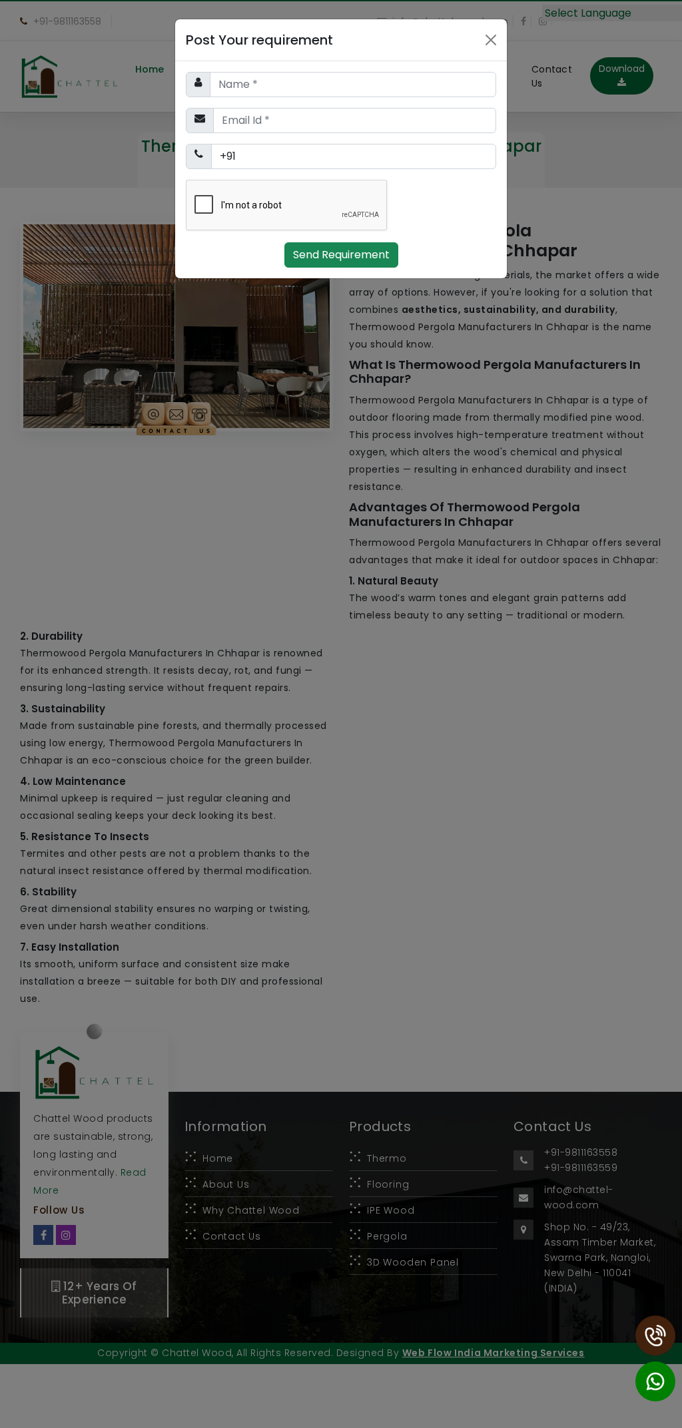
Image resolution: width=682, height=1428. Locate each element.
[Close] (491, 40)
